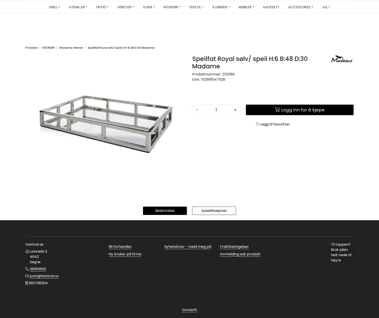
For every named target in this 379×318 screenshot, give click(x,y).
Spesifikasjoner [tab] (214, 210)
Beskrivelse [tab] (165, 210)
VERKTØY (124, 7)
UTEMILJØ (77, 7)
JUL (325, 7)
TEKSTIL (195, 7)
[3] (342, 60)
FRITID (101, 7)
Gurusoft (189, 309)
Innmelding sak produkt (240, 254)
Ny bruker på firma (125, 254)
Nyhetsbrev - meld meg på (187, 246)
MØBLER (245, 7)
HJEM (147, 7)
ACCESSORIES (299, 7)
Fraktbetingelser (234, 246)
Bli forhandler (120, 246)
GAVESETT (271, 7)
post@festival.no (44, 276)
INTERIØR (170, 7)
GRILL (53, 7)
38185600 (38, 269)
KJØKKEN (220, 7)
